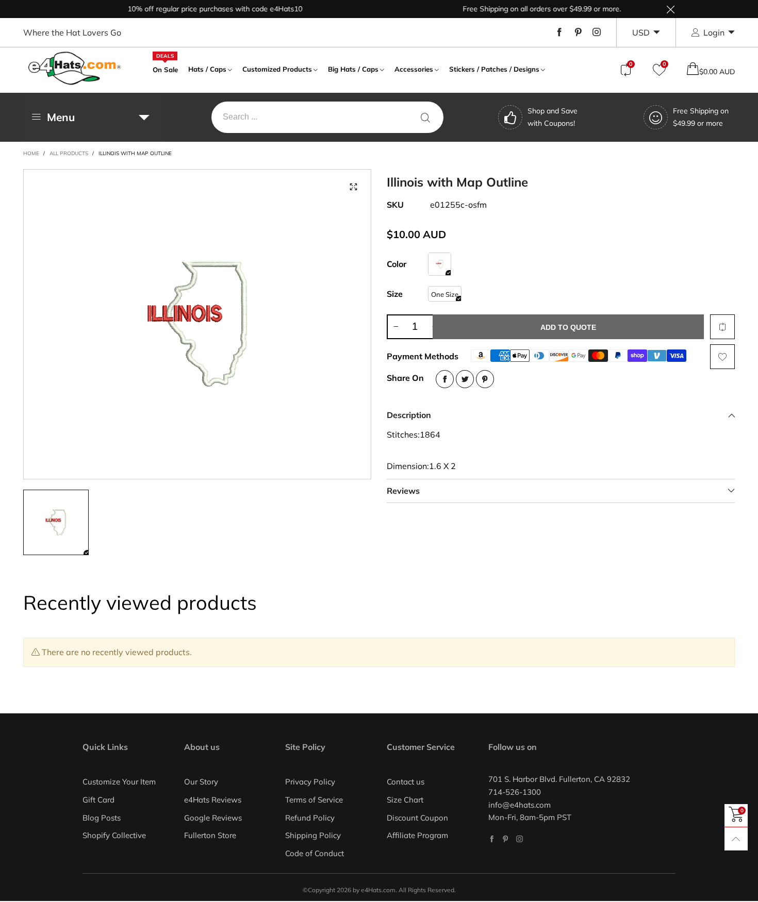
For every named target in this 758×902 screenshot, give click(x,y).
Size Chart (405, 800)
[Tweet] (465, 379)
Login (713, 32)
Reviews (403, 491)
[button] (395, 326)
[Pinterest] (578, 32)
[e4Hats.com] (74, 68)
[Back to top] (736, 838)
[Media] (353, 187)
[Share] (445, 379)
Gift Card (98, 800)
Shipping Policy (313, 835)
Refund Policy (310, 818)
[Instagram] (596, 32)
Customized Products (277, 69)
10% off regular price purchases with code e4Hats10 (203, 8)
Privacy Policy (310, 782)
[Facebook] (559, 32)
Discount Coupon (417, 818)
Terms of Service (314, 800)
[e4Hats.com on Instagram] (519, 839)
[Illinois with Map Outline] (197, 324)
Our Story (201, 782)
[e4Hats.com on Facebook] (492, 839)
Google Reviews (213, 818)
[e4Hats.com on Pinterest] (506, 839)
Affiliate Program (417, 835)
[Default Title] (439, 264)
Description (409, 415)
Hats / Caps (207, 69)
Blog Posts (102, 818)
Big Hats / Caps (353, 69)
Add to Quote (568, 327)
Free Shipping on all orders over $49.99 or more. (530, 8)
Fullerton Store (210, 835)
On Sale (165, 68)
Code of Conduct (314, 853)
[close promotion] (670, 9)
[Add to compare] (722, 326)
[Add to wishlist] (722, 356)
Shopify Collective (114, 835)
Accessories (413, 69)
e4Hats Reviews (212, 800)
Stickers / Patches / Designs (494, 69)
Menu (61, 117)
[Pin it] (485, 379)
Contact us (405, 782)
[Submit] (425, 117)
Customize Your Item (119, 782)
